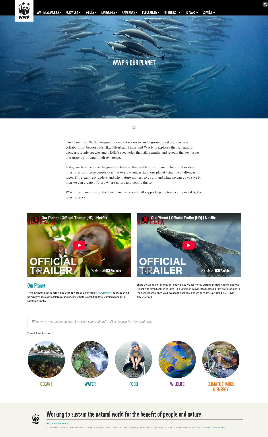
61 (47, 423)
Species (90, 12)
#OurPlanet (104, 292)
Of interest (171, 12)
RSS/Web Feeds (60, 423)
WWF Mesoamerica (48, 12)
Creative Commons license (214, 427)
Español (208, 12)
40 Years (190, 12)
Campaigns (128, 12)
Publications (150, 12)
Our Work (72, 12)
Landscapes (108, 12)
